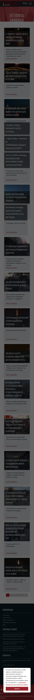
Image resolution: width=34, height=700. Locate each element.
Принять (17, 689)
